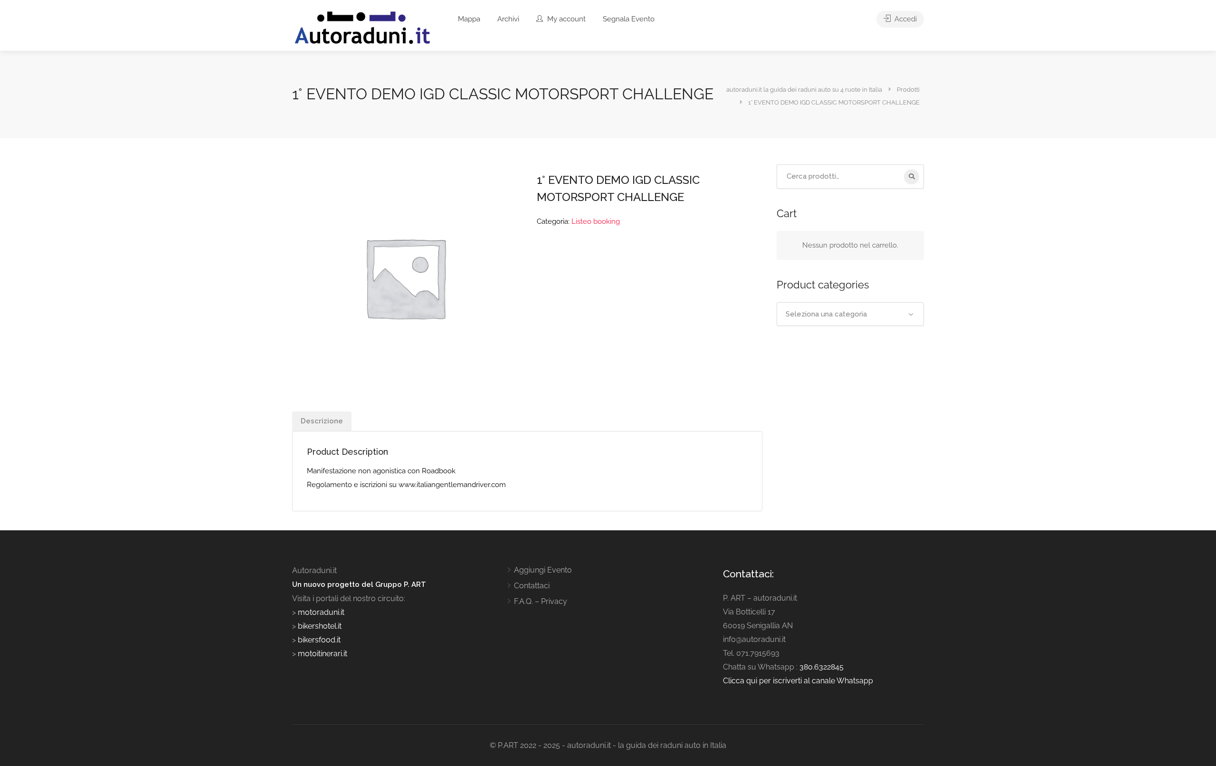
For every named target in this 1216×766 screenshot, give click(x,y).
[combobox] (850, 314)
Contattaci (532, 585)
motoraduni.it (320, 612)
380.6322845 (821, 666)
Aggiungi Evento (543, 569)
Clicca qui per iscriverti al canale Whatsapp (798, 680)
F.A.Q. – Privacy (540, 601)
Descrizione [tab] (322, 421)
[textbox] (850, 314)
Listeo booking (595, 221)
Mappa (469, 19)
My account (565, 19)
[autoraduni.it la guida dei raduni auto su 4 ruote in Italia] (362, 27)
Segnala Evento (629, 19)
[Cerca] (911, 176)
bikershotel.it (320, 626)
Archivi (508, 19)
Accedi (905, 19)
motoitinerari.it (321, 653)
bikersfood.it (319, 639)
